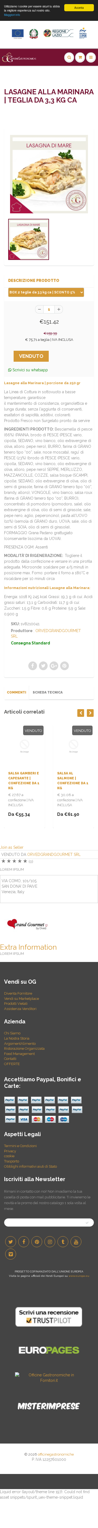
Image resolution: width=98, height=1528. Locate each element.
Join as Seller (11, 847)
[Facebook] (23, 1241)
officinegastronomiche (56, 1454)
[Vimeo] (10, 1254)
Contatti (10, 1059)
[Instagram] (49, 1241)
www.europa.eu (79, 1275)
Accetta (79, 7)
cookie (9, 1156)
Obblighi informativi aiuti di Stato (30, 1166)
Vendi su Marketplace (21, 999)
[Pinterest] (36, 1241)
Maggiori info (12, 15)
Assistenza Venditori (20, 1009)
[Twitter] (10, 1241)
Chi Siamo (12, 1033)
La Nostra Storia (16, 1038)
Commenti (16, 692)
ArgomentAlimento (20, 1044)
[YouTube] (76, 1241)
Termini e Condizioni (20, 1146)
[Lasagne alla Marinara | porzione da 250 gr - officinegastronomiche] (49, 174)
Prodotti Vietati (15, 1003)
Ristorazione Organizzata (24, 1048)
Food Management (19, 1054)
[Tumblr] (62, 1241)
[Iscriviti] (87, 1222)
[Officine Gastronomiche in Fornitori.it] (49, 1377)
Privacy (10, 1151)
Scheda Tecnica (48, 692)
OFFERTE (12, 1064)
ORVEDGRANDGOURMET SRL (54, 854)
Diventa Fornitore (18, 993)
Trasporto (11, 1161)
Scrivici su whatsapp (29, 370)
